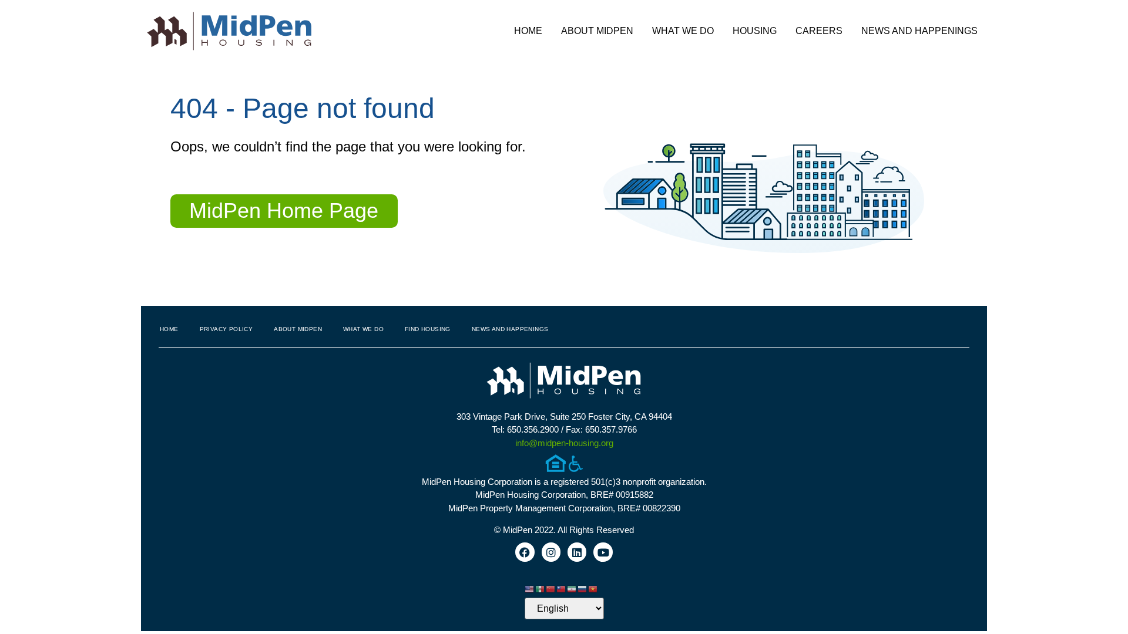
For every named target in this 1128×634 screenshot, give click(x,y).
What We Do (683, 31)
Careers (818, 31)
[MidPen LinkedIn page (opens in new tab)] (577, 551)
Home (528, 31)
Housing (755, 31)
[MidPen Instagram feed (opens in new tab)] (551, 551)
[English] (530, 588)
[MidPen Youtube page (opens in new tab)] (602, 551)
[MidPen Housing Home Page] (564, 381)
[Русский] (583, 588)
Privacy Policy (226, 329)
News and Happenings (919, 31)
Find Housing (428, 329)
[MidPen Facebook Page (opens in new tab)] (524, 551)
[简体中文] (551, 588)
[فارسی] (572, 588)
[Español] (540, 588)
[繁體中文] (561, 588)
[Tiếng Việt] (593, 588)
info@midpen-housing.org (564, 443)
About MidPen (597, 31)
